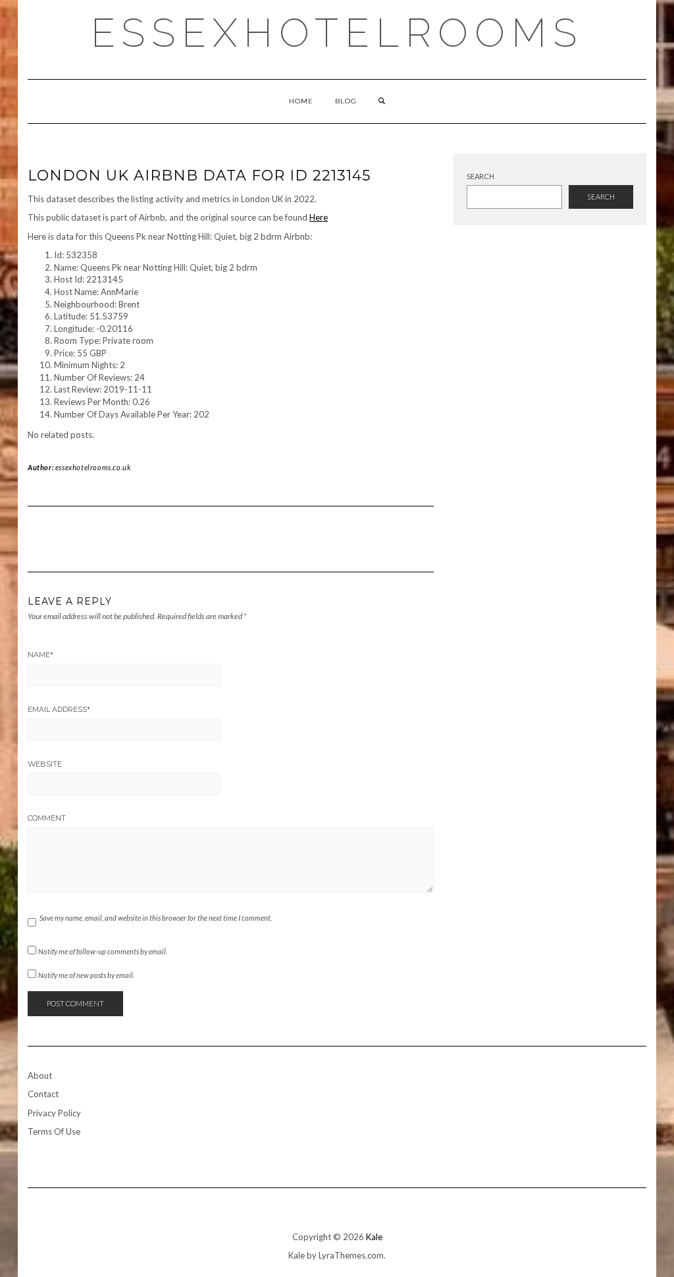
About (40, 1075)
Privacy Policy (54, 1113)
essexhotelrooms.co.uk (93, 467)
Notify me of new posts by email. (86, 975)
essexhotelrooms (337, 33)
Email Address (59, 709)
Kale (374, 1237)
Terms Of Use (54, 1131)
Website (45, 764)
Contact (43, 1094)
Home (301, 101)
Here (318, 217)
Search (480, 176)
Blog (346, 101)
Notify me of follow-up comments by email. (102, 951)
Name (40, 654)
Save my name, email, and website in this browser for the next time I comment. (155, 917)
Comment (47, 818)
